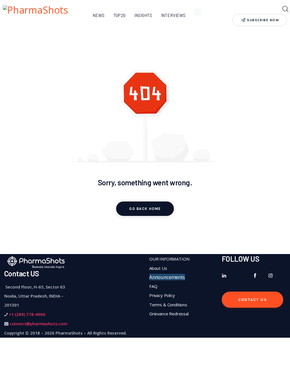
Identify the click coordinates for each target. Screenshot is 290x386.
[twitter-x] (239, 275)
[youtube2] (224, 284)
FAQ (153, 286)
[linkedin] (224, 275)
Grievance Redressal (169, 313)
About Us (158, 268)
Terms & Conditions (168, 304)
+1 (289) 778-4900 (27, 314)
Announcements (167, 277)
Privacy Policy (162, 295)
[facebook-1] (255, 275)
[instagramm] (270, 275)
